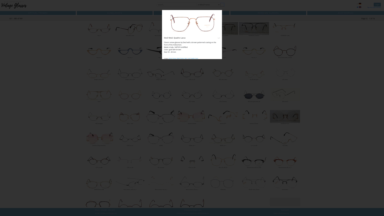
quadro (192, 58)
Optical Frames (172, 58)
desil (186, 58)
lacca (197, 58)
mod (189, 58)
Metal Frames (180, 58)
